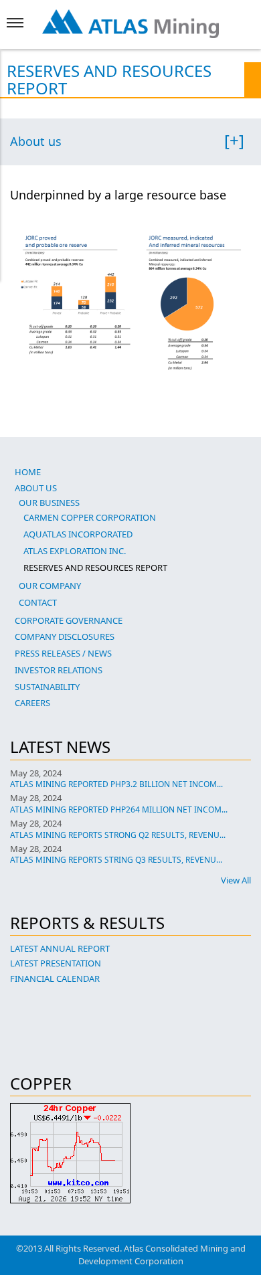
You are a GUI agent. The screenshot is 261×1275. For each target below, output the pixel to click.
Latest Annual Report (60, 948)
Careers (32, 703)
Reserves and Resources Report (95, 568)
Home (28, 472)
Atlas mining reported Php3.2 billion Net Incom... (116, 784)
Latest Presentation (55, 963)
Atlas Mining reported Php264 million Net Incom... (119, 809)
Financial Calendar (55, 978)
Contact (38, 602)
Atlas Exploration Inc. (74, 551)
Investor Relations (58, 670)
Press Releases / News (63, 653)
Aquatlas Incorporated (78, 534)
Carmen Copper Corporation (89, 517)
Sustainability (47, 687)
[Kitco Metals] (130, 1153)
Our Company (50, 586)
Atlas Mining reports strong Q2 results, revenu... (118, 835)
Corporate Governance (68, 620)
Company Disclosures (64, 636)
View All (236, 880)
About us (36, 142)
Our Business (49, 503)
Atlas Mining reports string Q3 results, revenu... (116, 859)
